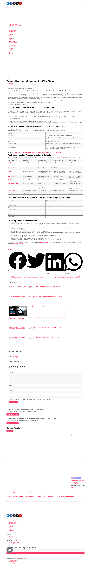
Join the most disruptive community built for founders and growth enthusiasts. (27, 492)
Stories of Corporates (14, 30)
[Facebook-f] (11, 3)
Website (11, 394)
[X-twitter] (17, 3)
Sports (10, 37)
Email (11, 390)
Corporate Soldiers (43, 242)
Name (10, 385)
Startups (11, 35)
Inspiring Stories (12, 33)
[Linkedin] (8, 3)
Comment (11, 372)
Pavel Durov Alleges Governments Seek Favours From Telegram (44, 286)
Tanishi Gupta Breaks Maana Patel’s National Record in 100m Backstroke (46, 317)
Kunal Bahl (10, 171)
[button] (17, 261)
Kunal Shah (10, 162)
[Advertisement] (45, 67)
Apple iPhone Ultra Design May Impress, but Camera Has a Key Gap (45, 296)
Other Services (12, 41)
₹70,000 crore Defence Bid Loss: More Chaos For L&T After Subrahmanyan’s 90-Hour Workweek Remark (38, 152)
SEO (10, 39)
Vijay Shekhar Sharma (13, 183)
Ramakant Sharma (12, 190)
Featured (11, 34)
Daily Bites (11, 38)
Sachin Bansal (11, 179)
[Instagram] (14, 3)
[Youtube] (20, 3)
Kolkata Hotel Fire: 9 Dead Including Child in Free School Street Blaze (45, 327)
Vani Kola (10, 187)
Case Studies (12, 31)
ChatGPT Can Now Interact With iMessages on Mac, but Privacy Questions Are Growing (50, 307)
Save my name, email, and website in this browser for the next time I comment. (30, 399)
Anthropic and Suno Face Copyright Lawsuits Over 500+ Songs (44, 337)
